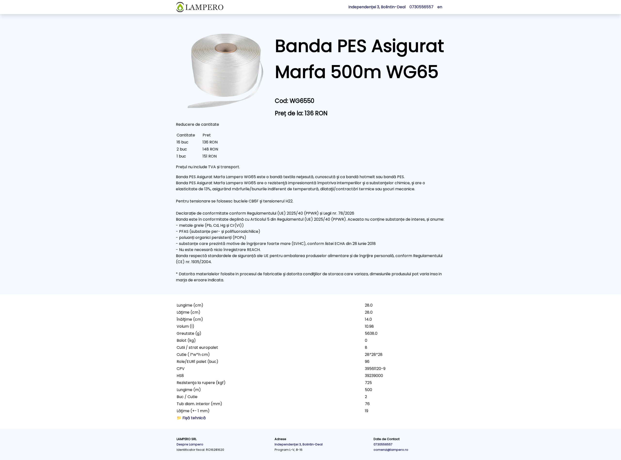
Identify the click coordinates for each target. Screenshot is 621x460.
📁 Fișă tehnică (191, 418)
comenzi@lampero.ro (391, 450)
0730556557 (383, 444)
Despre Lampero (190, 444)
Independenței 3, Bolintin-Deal (377, 7)
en (439, 7)
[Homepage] (200, 7)
